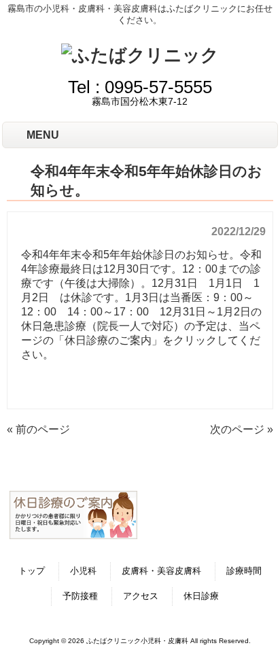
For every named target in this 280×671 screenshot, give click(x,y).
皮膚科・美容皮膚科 (161, 571)
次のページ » (241, 429)
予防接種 (80, 596)
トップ (31, 571)
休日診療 (201, 596)
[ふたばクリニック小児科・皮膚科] (140, 55)
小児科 (83, 571)
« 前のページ (38, 429)
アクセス (140, 596)
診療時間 (244, 571)
